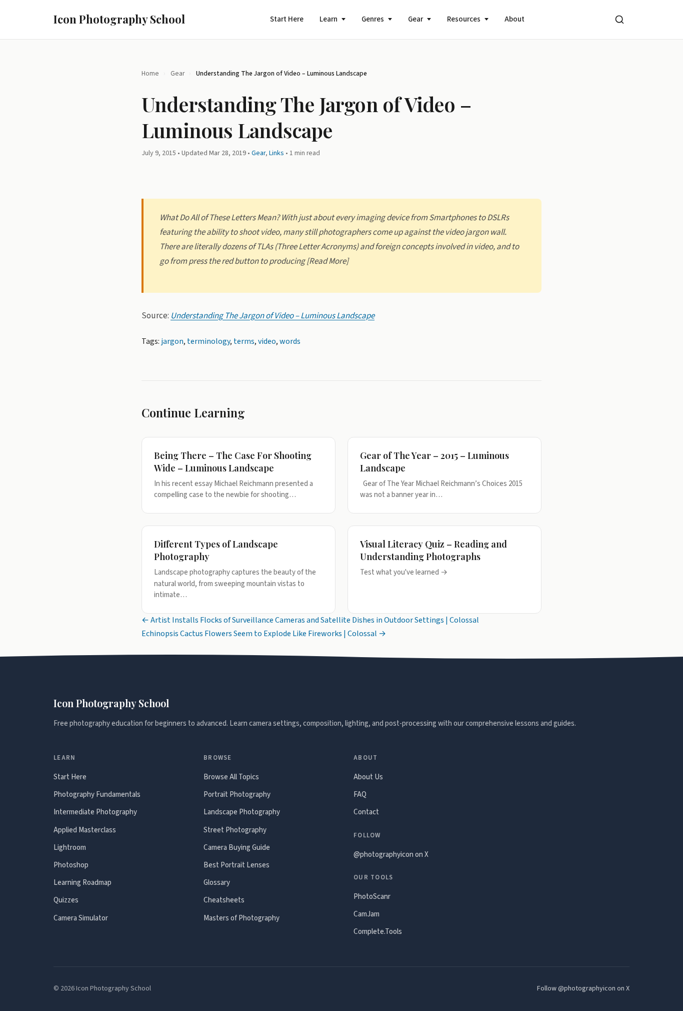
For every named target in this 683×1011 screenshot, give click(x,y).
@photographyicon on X (391, 854)
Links (276, 153)
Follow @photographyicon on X (583, 988)
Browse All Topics (231, 777)
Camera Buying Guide (237, 847)
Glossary (217, 882)
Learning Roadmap (83, 882)
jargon (172, 341)
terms (244, 341)
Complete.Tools (378, 931)
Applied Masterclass (85, 830)
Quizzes (66, 900)
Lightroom (70, 847)
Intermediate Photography (95, 812)
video (267, 341)
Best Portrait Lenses (237, 865)
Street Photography (235, 830)
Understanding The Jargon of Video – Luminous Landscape (272, 315)
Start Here (287, 19)
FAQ (360, 794)
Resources (463, 19)
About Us (368, 777)
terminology (208, 341)
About (514, 19)
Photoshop (71, 865)
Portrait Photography (237, 794)
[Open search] (620, 20)
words (290, 341)
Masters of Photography (242, 918)
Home (150, 73)
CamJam (367, 914)
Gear (415, 19)
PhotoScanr (372, 896)
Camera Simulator (81, 918)
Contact (366, 812)
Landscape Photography (242, 812)
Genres (373, 19)
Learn (329, 19)
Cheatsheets (224, 900)
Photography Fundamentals (97, 794)
